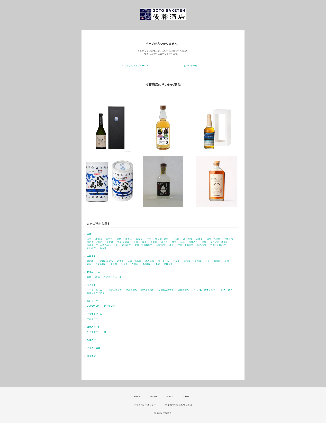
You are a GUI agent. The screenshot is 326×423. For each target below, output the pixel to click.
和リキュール (93, 272)
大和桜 (187, 261)
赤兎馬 (217, 261)
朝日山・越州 (161, 239)
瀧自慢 (164, 242)
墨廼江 (128, 239)
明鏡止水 (228, 239)
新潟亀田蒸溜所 (166, 290)
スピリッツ (92, 301)
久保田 (139, 239)
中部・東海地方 (185, 245)
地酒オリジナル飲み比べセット (102, 245)
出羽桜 (109, 239)
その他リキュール (113, 277)
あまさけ (91, 340)
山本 (89, 239)
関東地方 (161, 245)
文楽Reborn (123, 242)
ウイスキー (92, 285)
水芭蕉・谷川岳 (94, 242)
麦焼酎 (114, 264)
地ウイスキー (228, 290)
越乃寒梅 (187, 239)
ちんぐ (176, 261)
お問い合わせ (190, 65)
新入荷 (103, 248)
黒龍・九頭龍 (213, 239)
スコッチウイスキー (97, 293)
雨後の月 (193, 242)
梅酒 (97, 277)
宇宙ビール (92, 319)
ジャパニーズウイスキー (205, 290)
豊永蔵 (198, 261)
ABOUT (153, 396)
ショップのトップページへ (135, 65)
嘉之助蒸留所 (147, 290)
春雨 (89, 264)
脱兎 (174, 242)
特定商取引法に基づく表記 (178, 405)
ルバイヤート (93, 332)
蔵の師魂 (149, 261)
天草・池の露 (134, 261)
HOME (136, 396)
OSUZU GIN (93, 306)
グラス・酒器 (93, 348)
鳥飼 (226, 261)
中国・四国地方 (218, 245)
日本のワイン (93, 327)
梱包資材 (91, 356)
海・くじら (163, 261)
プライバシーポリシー (145, 405)
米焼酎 (124, 264)
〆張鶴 (176, 239)
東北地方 (126, 245)
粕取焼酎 (168, 264)
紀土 (182, 242)
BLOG (169, 396)
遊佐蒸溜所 (183, 290)
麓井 (119, 239)
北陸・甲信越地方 (143, 245)
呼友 (149, 239)
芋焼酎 (135, 264)
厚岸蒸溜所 (131, 290)
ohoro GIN (109, 306)
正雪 (136, 242)
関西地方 (201, 245)
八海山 (199, 239)
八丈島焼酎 (100, 264)
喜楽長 (154, 242)
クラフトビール (94, 314)
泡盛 (158, 264)
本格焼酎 (91, 256)
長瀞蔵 (109, 242)
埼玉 (171, 245)
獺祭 (204, 242)
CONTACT (187, 396)
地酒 (89, 234)
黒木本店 (91, 261)
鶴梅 (89, 277)
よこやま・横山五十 (220, 242)
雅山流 (98, 239)
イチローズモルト (96, 290)
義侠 (144, 242)
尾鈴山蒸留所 (106, 261)
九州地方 (91, 248)
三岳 (207, 261)
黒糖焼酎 (147, 264)
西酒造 (120, 261)
